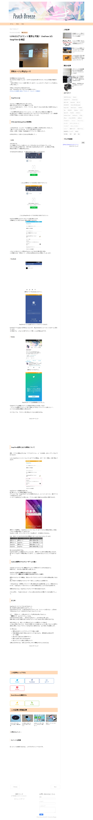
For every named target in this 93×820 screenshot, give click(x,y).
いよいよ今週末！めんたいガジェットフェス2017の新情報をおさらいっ (78, 42)
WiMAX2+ (70, 110)
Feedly (32, 704)
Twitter (17, 682)
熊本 (71, 134)
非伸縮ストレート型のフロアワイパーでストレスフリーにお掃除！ (78, 35)
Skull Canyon (73, 107)
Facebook (32, 682)
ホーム (11, 23)
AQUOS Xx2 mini (67, 97)
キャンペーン (80, 120)
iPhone (65, 118)
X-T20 (81, 110)
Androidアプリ (67, 99)
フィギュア (66, 126)
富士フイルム (80, 128)
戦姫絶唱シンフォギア (68, 131)
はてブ (47, 681)
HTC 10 (78, 102)
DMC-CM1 (66, 102)
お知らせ (80, 118)
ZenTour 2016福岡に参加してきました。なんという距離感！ (25, 91)
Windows (76, 110)
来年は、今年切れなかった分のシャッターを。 (78, 85)
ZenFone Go (75, 115)
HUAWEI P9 (66, 105)
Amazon (74, 97)
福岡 (75, 134)
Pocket (17, 689)
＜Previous (15, 786)
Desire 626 (72, 102)
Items (23, 23)
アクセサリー (66, 120)
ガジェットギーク (19, 799)
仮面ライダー (72, 128)
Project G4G (66, 107)
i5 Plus (81, 115)
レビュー (66, 128)
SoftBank (80, 107)
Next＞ (55, 786)
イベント (73, 120)
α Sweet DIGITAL (72, 118)
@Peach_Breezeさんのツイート (71, 144)
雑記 (79, 134)
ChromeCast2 (74, 99)
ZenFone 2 (78, 112)
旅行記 (76, 131)
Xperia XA (66, 112)
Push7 (17, 703)
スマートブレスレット (74, 123)
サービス (66, 123)
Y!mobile (72, 112)
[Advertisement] (34, 430)
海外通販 (66, 134)
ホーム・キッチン (74, 126)
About (17, 23)
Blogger (54, 817)
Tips (65, 110)
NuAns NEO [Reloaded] (75, 105)
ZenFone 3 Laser (67, 115)
